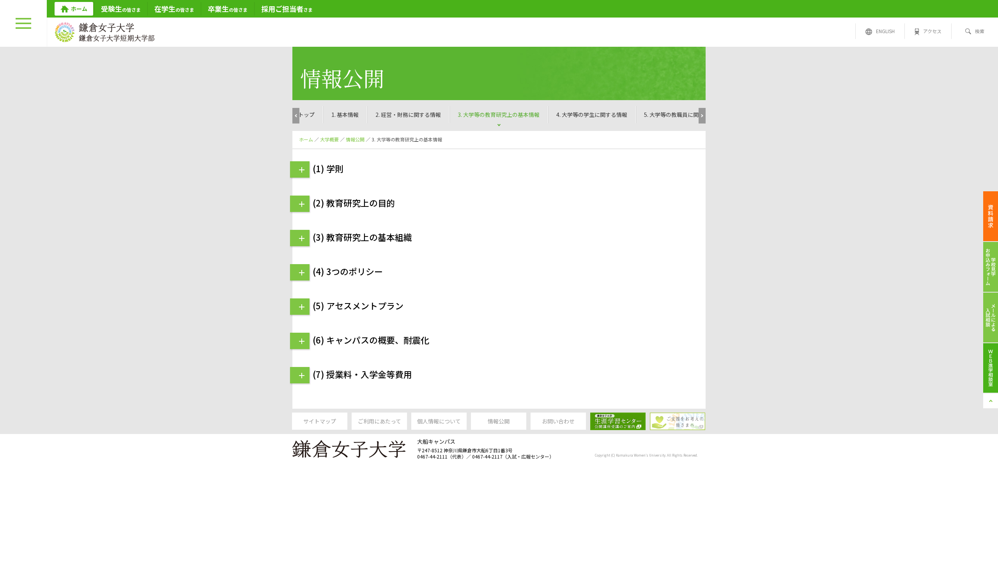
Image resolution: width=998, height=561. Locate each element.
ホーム (306, 139)
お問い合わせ (558, 421)
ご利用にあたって (379, 421)
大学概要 (329, 139)
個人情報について (439, 421)
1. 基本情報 (345, 114)
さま (287, 9)
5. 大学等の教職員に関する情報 (682, 114)
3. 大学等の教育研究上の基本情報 (499, 114)
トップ (306, 114)
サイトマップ (319, 421)
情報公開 (355, 139)
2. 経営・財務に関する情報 (408, 114)
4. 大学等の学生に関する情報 (591, 114)
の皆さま (121, 9)
